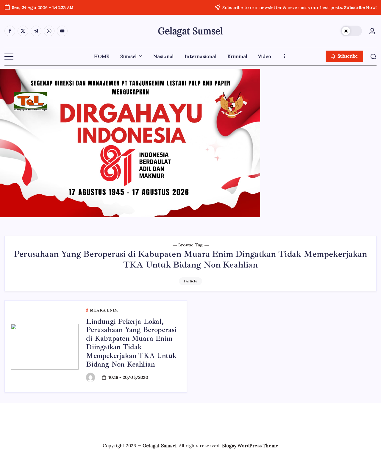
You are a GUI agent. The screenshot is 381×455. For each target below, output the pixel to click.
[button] (351, 31)
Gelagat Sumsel (190, 31)
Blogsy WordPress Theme (250, 445)
